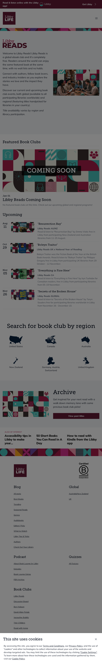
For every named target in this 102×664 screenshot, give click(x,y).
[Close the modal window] (96, 639)
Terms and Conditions (53, 646)
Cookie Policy (18, 658)
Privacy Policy (76, 646)
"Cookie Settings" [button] (88, 652)
